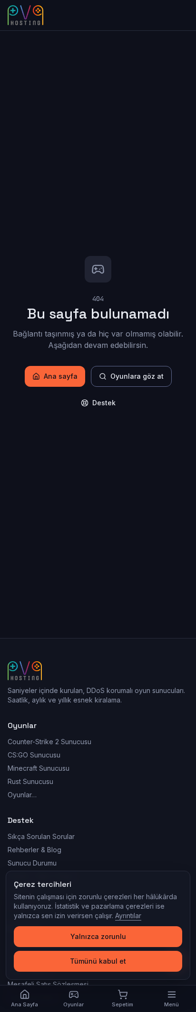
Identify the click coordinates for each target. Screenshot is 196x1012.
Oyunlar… (22, 795)
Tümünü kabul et (98, 961)
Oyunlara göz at (137, 376)
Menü (171, 1004)
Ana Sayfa (24, 1004)
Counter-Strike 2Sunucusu (49, 742)
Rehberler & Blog (34, 850)
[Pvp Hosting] (25, 15)
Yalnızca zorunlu (98, 936)
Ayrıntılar (128, 916)
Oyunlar (73, 1004)
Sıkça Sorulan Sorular (41, 836)
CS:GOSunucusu (34, 755)
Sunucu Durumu (32, 863)
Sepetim (122, 1004)
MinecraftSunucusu (38, 768)
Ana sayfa (61, 376)
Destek (104, 403)
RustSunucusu (30, 781)
